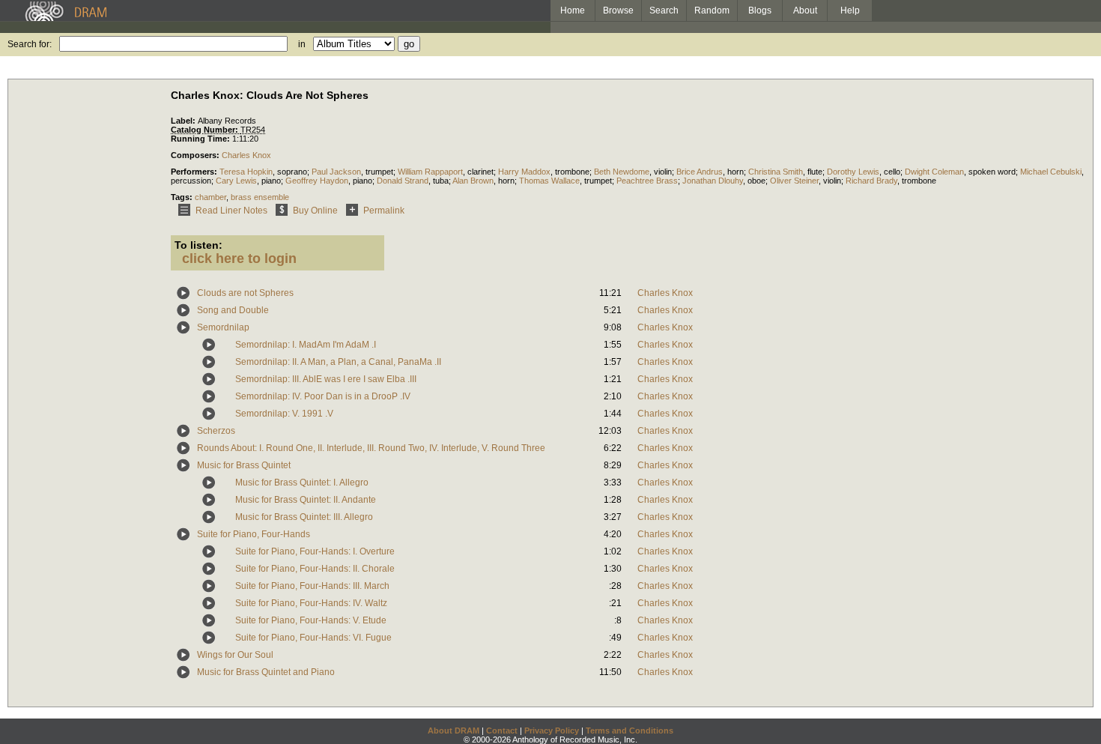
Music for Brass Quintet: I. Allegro (301, 482)
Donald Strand (402, 180)
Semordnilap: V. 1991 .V (284, 413)
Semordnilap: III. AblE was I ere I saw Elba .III (325, 379)
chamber (210, 197)
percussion (191, 180)
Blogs (759, 10)
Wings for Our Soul (235, 655)
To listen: (198, 245)
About (805, 10)
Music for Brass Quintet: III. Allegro (304, 517)
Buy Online (315, 210)
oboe (756, 180)
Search (664, 10)
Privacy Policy (551, 730)
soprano (292, 171)
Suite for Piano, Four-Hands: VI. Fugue (313, 637)
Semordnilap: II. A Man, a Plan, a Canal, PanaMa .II (338, 362)
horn (735, 171)
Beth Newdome (621, 171)
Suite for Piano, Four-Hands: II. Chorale (315, 568)
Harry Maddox (524, 171)
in (302, 44)
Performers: (195, 171)
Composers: (196, 155)
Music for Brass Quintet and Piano (266, 672)
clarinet (480, 171)
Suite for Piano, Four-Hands (253, 534)
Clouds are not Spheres (245, 293)
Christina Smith (775, 171)
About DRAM (453, 730)
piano (271, 180)
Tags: (183, 197)
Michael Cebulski (1051, 171)
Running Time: (201, 138)
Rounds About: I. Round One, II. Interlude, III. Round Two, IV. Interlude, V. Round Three (371, 448)
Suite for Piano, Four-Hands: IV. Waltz (311, 603)
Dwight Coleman (934, 171)
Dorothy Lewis (853, 171)
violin (663, 171)
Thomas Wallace (549, 180)
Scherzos (216, 431)
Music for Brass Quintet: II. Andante (305, 500)
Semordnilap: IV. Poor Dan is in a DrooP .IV (322, 396)
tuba (441, 180)
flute (814, 171)
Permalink (383, 210)
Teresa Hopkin (246, 171)
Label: (184, 120)
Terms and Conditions (629, 730)
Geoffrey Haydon (316, 180)
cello (892, 171)
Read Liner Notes (231, 210)
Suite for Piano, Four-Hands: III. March (312, 586)
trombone (572, 171)
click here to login (239, 258)
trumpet (379, 171)
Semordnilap (223, 327)
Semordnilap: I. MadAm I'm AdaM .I (305, 344)
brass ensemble (260, 197)
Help (850, 10)
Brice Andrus (699, 171)
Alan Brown (473, 180)
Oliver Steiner (794, 180)
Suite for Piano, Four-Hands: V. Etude (310, 620)
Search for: (29, 44)
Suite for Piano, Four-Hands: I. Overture (315, 551)
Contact (502, 730)
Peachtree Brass (647, 180)
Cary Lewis (236, 180)
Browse (618, 10)
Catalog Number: (205, 129)
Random (712, 10)
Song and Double (233, 310)
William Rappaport (430, 171)
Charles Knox (246, 155)
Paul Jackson (336, 171)
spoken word (992, 171)
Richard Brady (871, 180)
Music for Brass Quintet (244, 465)
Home (572, 10)
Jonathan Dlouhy (712, 180)
